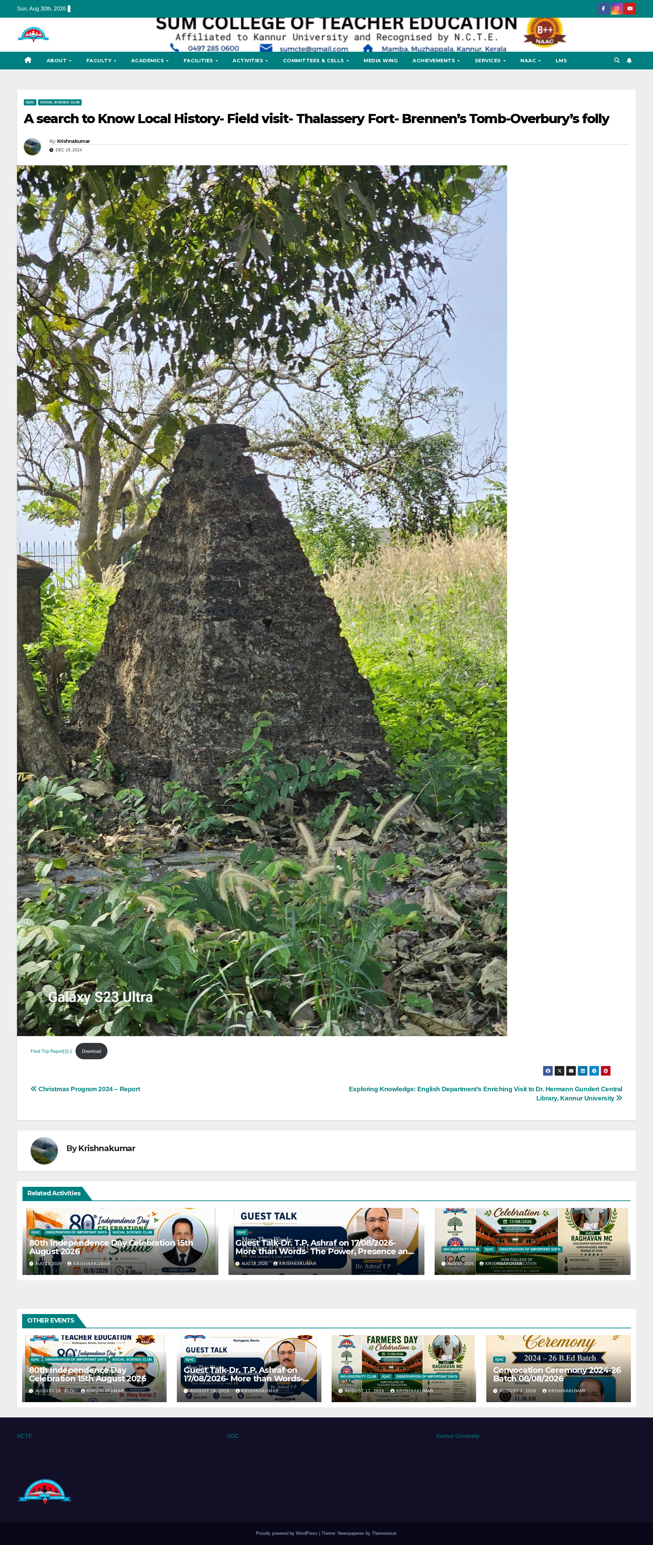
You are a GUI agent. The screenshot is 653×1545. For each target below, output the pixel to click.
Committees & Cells (314, 60)
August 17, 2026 (365, 1391)
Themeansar (384, 1533)
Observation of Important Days (76, 1232)
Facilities (199, 60)
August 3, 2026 (519, 1391)
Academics (148, 60)
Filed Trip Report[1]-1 (51, 1051)
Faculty (99, 60)
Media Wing (381, 60)
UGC (233, 1436)
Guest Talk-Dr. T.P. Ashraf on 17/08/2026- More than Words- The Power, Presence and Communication (324, 1251)
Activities (249, 60)
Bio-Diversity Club (461, 1249)
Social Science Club (60, 102)
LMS (561, 60)
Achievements (435, 60)
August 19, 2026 (55, 1391)
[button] (617, 60)
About (57, 60)
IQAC (30, 102)
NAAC (529, 60)
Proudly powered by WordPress (287, 1533)
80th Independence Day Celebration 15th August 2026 (111, 1247)
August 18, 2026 (210, 1391)
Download (91, 1051)
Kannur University (458, 1436)
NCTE (24, 1436)
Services (489, 60)
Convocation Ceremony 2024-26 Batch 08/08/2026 (556, 1374)
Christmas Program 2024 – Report (88, 1089)
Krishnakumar (73, 141)
